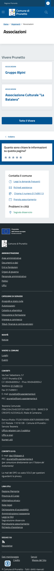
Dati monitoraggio (10, 556)
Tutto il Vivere (27, 121)
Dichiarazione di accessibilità (15, 509)
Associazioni (10, 66)
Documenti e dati (10, 262)
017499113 (16, 386)
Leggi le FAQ (8, 517)
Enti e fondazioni (10, 267)
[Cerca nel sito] (45, 12)
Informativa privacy (11, 500)
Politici (5, 281)
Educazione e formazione (13, 315)
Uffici (4, 285)
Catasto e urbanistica (12, 310)
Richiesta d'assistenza (12, 527)
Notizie (5, 339)
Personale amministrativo (14, 276)
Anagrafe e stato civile (12, 301)
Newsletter (7, 545)
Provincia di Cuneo (10, 496)
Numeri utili (7, 439)
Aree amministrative (11, 258)
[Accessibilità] (7, 563)
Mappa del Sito (39, 560)
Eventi (5, 360)
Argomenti (15, 24)
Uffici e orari (7, 435)
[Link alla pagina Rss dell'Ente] (3, 541)
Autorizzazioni (8, 305)
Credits (16, 560)
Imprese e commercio (12, 319)
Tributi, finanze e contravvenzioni (17, 324)
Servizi (34, 556)
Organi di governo (10, 271)
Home (5, 24)
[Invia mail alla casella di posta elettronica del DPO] (16, 455)
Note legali (7, 505)
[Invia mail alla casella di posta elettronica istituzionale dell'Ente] (22, 394)
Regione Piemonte (10, 3)
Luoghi (5, 355)
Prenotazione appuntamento (15, 523)
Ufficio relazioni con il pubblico (16, 430)
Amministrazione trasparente (16, 513)
